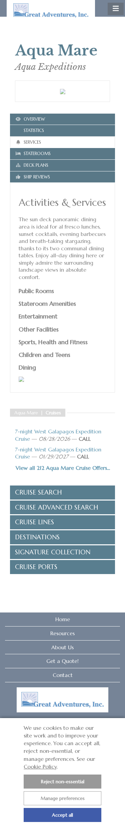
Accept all (62, 815)
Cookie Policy (40, 766)
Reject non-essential (62, 782)
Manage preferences (63, 798)
